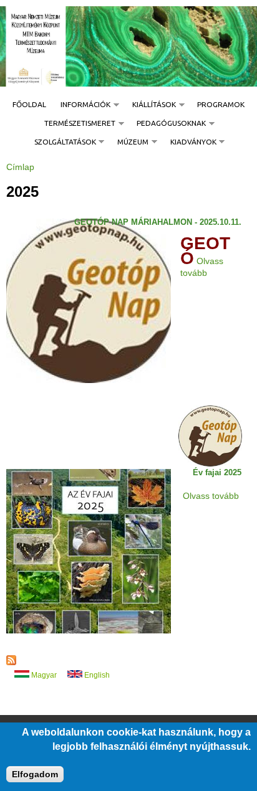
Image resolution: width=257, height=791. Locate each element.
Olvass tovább (211, 496)
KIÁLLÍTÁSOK (150, 105)
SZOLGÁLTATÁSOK (61, 142)
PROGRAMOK (221, 105)
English (96, 675)
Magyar (43, 675)
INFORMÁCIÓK (82, 105)
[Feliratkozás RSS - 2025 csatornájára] (11, 663)
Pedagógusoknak (168, 124)
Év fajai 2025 (217, 472)
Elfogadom (35, 774)
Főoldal (29, 105)
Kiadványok (189, 142)
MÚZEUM (129, 142)
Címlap (20, 167)
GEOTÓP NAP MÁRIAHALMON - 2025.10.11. (157, 222)
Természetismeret (76, 124)
